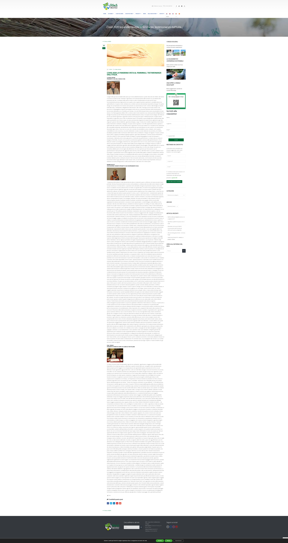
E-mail (120, 503)
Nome (168, 117)
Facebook (108, 503)
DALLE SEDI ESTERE (152, 13)
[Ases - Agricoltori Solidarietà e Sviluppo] (109, 6)
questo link (174, 177)
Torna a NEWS (107, 41)
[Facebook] (176, 6)
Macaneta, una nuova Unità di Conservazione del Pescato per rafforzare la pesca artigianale (175, 228)
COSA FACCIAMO (119, 13)
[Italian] (176, 13)
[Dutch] (166, 13)
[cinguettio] (179, 6)
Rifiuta (168, 540)
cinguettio (111, 503)
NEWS (144, 13)
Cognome (168, 123)
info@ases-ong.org (157, 6)
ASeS (111, 69)
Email (168, 130)
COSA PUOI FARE (129, 13)
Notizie (119, 69)
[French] (173, 13)
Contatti (161, 13)
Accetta (160, 540)
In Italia (116, 69)
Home (104, 13)
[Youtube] (182, 6)
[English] (170, 13)
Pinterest (117, 503)
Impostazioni (178, 540)
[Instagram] (184, 6)
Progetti (138, 13)
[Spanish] (179, 13)
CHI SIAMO (110, 13)
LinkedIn (114, 503)
